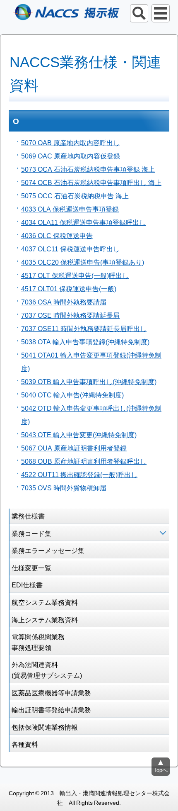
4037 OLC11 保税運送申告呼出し (70, 248)
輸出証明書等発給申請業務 (51, 709)
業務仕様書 (28, 516)
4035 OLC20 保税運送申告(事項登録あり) (82, 262)
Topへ (161, 770)
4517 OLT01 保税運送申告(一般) (68, 288)
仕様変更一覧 (31, 567)
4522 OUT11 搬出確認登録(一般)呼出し (79, 474)
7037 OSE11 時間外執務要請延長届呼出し (84, 328)
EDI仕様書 (27, 584)
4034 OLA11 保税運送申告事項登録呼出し (83, 222)
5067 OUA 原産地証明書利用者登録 (74, 448)
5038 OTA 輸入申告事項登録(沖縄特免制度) (85, 341)
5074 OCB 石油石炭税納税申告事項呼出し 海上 (91, 182)
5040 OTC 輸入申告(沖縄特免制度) (72, 394)
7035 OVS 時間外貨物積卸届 (63, 487)
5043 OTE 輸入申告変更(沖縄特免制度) (79, 434)
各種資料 (25, 744)
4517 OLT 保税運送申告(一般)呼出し (75, 275)
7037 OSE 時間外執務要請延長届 (70, 315)
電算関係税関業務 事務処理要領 (38, 641)
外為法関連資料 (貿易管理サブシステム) (47, 669)
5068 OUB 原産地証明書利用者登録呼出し (84, 461)
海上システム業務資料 (45, 619)
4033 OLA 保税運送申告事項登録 (70, 209)
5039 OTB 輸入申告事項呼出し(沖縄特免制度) (88, 381)
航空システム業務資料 (45, 602)
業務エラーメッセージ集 (48, 550)
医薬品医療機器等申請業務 (51, 692)
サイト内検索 (139, 13)
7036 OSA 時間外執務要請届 (63, 302)
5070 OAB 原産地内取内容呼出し (70, 142)
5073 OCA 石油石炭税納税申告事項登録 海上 (88, 169)
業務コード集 (31, 533)
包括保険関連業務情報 (45, 727)
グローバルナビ (161, 13)
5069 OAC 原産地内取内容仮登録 (70, 156)
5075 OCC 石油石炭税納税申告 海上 (75, 195)
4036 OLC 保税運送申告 (57, 235)
